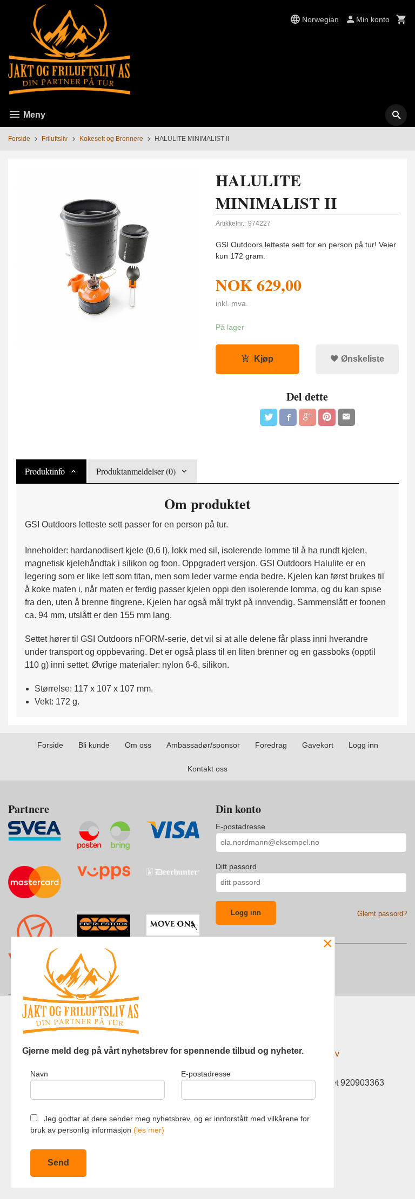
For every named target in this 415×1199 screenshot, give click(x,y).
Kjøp (263, 358)
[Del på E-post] (346, 417)
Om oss (138, 745)
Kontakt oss (207, 768)
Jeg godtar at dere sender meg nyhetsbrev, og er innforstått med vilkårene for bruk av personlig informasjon (170, 1124)
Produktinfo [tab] (45, 471)
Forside (19, 139)
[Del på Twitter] (268, 417)
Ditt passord (236, 866)
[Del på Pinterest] (327, 417)
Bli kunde (94, 745)
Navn (39, 1073)
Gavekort (317, 745)
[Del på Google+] (307, 417)
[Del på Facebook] (288, 417)
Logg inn (363, 745)
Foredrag (271, 745)
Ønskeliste (361, 358)
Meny (33, 114)
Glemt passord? (382, 914)
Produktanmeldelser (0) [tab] (136, 471)
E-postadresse (240, 826)
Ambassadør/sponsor (203, 745)
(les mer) (148, 1130)
